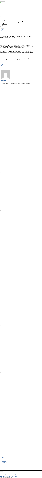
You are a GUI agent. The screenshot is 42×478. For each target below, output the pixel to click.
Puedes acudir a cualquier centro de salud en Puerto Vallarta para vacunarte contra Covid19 (11, 474)
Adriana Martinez (2, 28)
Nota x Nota (6, 19)
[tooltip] (2, 29)
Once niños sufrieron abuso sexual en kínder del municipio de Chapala (8, 476)
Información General (2, 19)
